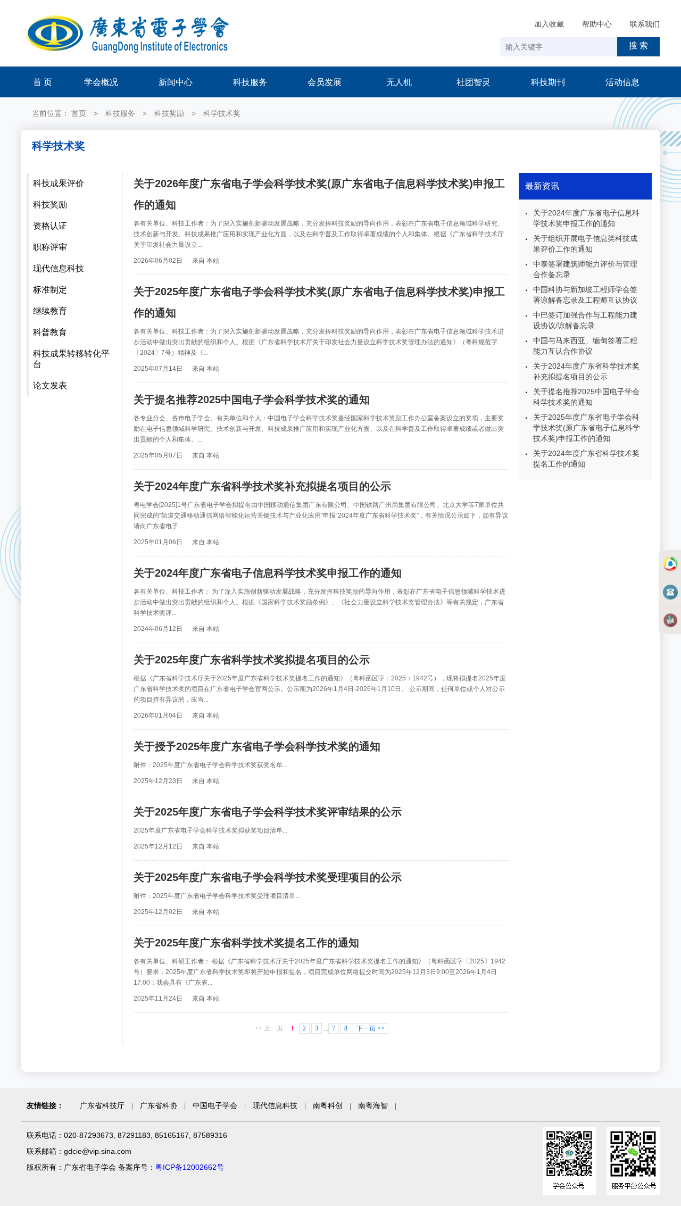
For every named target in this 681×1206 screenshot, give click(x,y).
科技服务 (250, 82)
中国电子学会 (215, 1105)
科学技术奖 (221, 113)
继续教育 (50, 310)
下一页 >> (370, 1028)
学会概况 (101, 82)
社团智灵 (473, 82)
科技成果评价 (58, 183)
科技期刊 (548, 82)
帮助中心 (597, 24)
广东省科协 (158, 1105)
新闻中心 (176, 82)
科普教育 (50, 332)
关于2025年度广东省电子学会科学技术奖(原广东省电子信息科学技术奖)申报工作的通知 (586, 428)
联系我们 (645, 24)
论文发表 (50, 385)
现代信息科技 (58, 268)
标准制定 (50, 289)
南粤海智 (373, 1105)
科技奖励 (169, 113)
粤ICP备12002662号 (189, 1167)
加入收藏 (549, 24)
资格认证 (50, 225)
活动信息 (622, 82)
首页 (78, 113)
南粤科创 (328, 1105)
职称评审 (50, 247)
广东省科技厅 (102, 1105)
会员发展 (325, 82)
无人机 (399, 82)
